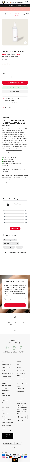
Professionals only (6, 376)
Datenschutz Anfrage (7, 431)
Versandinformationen (7, 404)
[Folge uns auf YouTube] (18, 421)
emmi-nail (4, 48)
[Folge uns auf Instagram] (22, 417)
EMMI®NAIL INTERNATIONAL (6, 385)
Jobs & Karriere (20, 370)
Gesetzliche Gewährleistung (6, 394)
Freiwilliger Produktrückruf (6, 389)
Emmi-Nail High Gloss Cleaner (14, 150)
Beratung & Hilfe (6, 364)
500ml (17, 175)
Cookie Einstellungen (7, 422)
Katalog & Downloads (7, 373)
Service (18, 364)
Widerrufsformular (6, 419)
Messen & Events (21, 378)
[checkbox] (19, 247)
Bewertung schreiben (15, 228)
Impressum (19, 381)
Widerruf (4, 416)
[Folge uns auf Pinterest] (25, 417)
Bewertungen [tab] (9, 235)
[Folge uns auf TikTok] (22, 421)
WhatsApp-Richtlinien (7, 428)
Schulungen (5, 370)
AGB (3, 410)
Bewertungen (20, 391)
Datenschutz (5, 413)
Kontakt (19, 367)
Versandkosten (14, 56)
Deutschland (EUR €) (7, 443)
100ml (13, 175)
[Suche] (5, 14)
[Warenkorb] (27, 14)
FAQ (3, 361)
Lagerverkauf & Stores (21, 374)
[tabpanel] (15, 254)
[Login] (24, 14)
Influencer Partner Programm (6, 380)
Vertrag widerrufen (8, 436)
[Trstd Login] (27, 2)
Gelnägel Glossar (6, 367)
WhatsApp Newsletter (22, 384)
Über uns (19, 361)
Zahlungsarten (5, 407)
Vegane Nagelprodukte (20, 387)
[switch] (26, 2)
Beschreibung (5, 117)
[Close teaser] (19, 457)
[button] (15, 211)
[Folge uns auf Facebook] (18, 417)
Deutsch (17, 443)
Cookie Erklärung (6, 425)
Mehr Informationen (7, 188)
